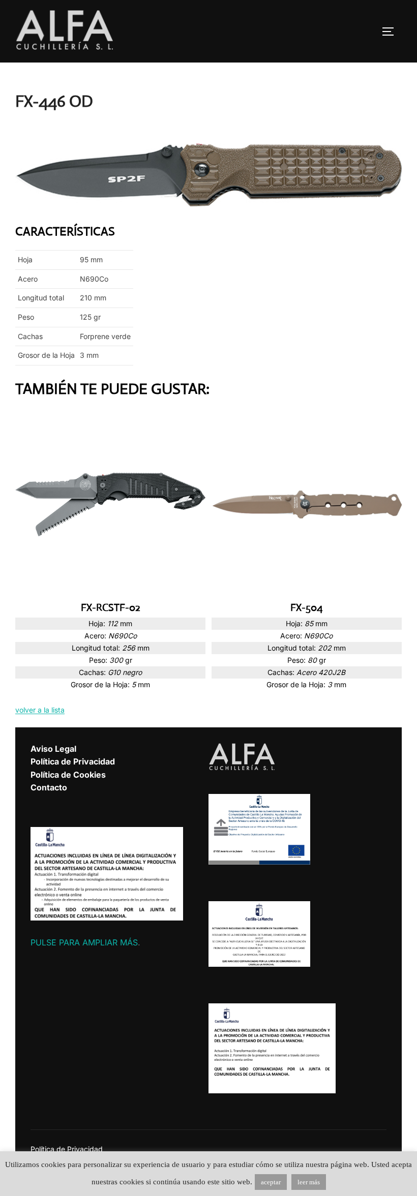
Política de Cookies (68, 775)
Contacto (49, 787)
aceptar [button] (271, 1182)
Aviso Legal (53, 749)
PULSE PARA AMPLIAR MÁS (84, 942)
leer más (308, 1182)
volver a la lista (40, 710)
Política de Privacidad (73, 761)
